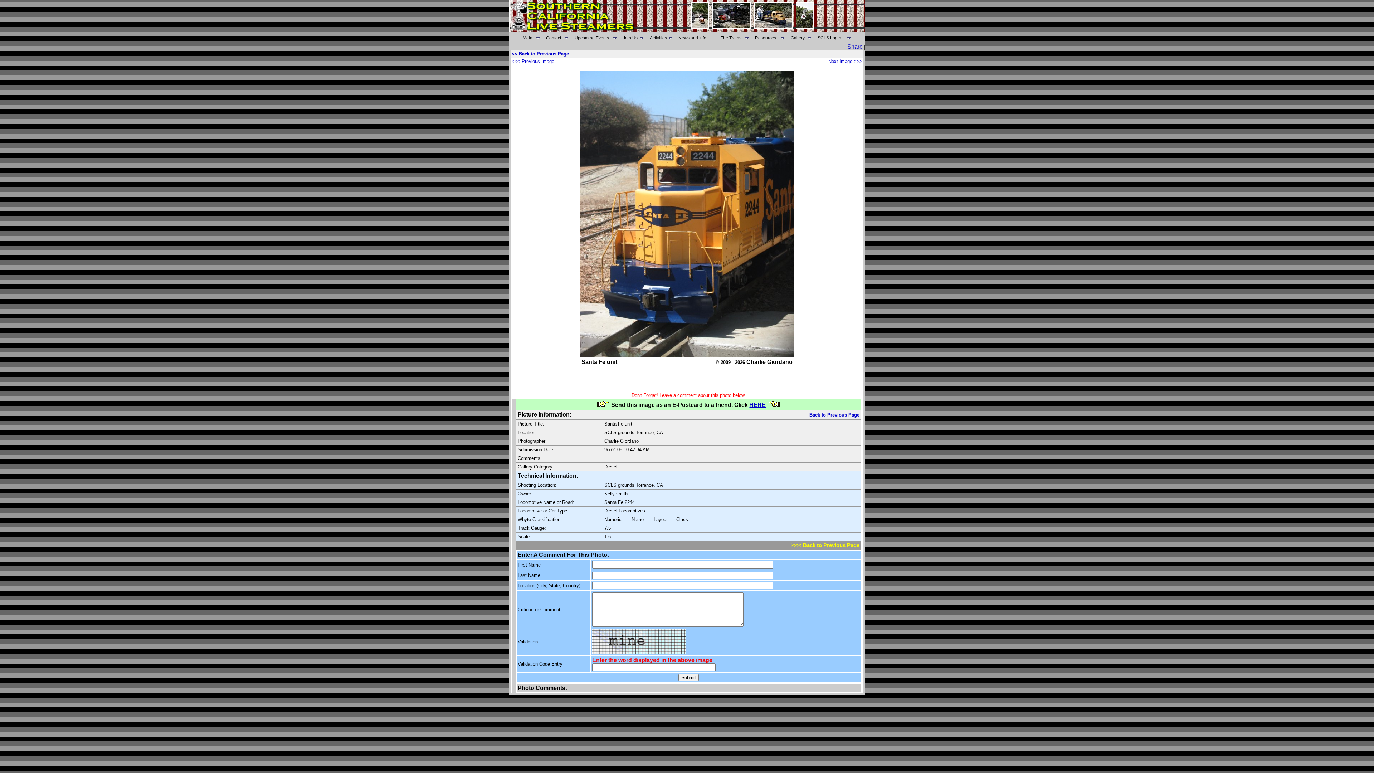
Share (855, 47)
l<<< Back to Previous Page (824, 545)
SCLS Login (829, 37)
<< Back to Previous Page (540, 54)
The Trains (731, 37)
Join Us (630, 37)
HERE (757, 405)
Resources (765, 37)
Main (527, 37)
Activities (658, 37)
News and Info (692, 37)
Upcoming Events (592, 37)
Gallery (798, 37)
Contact (553, 37)
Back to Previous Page (834, 415)
